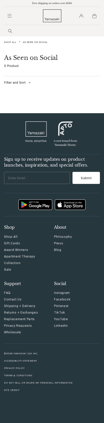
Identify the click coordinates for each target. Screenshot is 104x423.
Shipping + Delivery (19, 306)
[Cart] (94, 16)
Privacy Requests (18, 325)
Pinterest (61, 306)
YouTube (61, 319)
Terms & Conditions (18, 375)
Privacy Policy (14, 368)
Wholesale (12, 332)
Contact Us (13, 299)
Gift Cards (12, 243)
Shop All (10, 42)
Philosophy (63, 236)
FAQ (7, 293)
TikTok (59, 312)
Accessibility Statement (20, 360)
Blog (57, 250)
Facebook (62, 299)
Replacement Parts (19, 319)
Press (58, 243)
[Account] (81, 16)
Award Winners (16, 250)
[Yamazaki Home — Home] (52, 15)
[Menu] (10, 16)
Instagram (62, 293)
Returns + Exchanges (21, 312)
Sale (7, 269)
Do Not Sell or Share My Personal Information (38, 382)
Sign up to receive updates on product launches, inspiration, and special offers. (46, 162)
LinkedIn (61, 325)
